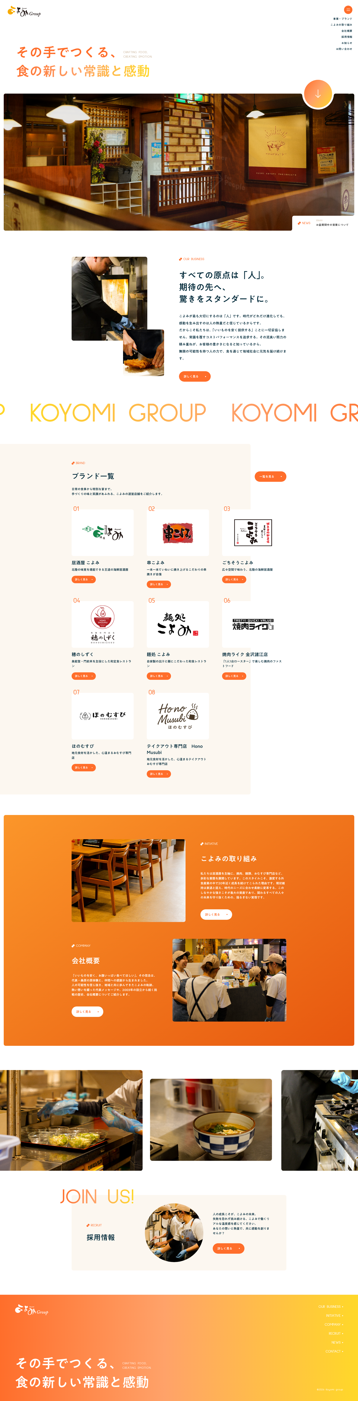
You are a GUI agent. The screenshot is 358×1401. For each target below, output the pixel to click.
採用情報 (346, 37)
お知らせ (346, 43)
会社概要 (346, 31)
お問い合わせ (344, 49)
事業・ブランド (342, 19)
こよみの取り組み (341, 25)
